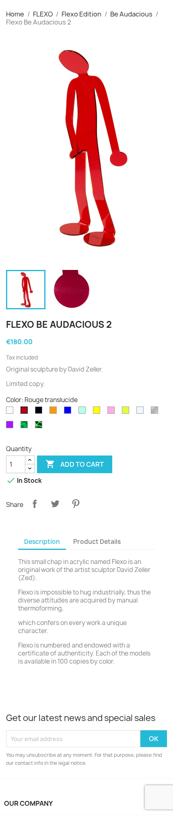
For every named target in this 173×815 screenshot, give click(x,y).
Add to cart (74, 464)
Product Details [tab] (97, 541)
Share (35, 504)
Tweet (55, 504)
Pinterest (76, 504)
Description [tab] (42, 541)
